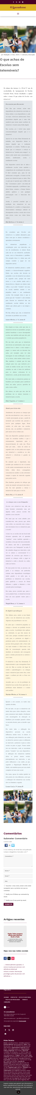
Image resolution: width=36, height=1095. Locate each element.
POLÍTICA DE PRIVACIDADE (14, 999)
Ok (18, 1092)
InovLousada (22, 1021)
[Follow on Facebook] (13, 2)
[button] (6, 846)
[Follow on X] (16, 2)
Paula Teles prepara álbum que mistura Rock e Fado (15, 935)
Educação (31, 54)
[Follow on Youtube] (23, 2)
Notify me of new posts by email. (16, 900)
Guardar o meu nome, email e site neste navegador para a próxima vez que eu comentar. (17, 888)
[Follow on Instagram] (19, 2)
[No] (34, 1088)
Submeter (8, 904)
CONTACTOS (14, 997)
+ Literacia (23, 54)
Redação (7, 54)
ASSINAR (7, 997)
